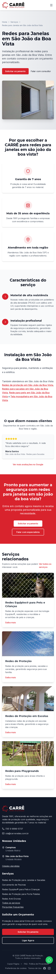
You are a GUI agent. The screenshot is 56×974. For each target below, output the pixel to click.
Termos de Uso (34, 968)
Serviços (14, 22)
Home (4, 22)
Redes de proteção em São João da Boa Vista (27, 385)
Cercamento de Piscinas (14, 884)
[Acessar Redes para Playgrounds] (28, 753)
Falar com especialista (28, 532)
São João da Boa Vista (17, 856)
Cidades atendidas (11, 866)
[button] (28, 100)
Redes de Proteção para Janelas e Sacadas (23, 880)
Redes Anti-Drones (11, 898)
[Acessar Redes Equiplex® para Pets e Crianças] (28, 585)
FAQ (25, 964)
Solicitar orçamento (15, 71)
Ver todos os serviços (45, 565)
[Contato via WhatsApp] (49, 960)
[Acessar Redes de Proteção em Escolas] (28, 698)
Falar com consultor (41, 71)
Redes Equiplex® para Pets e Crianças (21, 889)
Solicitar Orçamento (28, 932)
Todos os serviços (11, 903)
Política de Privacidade (39, 964)
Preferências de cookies (16, 968)
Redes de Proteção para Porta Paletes (21, 894)
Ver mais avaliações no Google (28, 464)
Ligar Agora (28, 940)
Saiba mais (10, 622)
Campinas (10, 847)
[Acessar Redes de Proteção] (28, 643)
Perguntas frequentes (13, 907)
